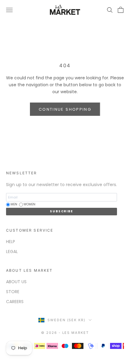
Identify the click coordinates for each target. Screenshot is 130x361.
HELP (10, 242)
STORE (12, 292)
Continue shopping (65, 109)
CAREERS (15, 302)
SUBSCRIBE (61, 211)
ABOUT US (16, 282)
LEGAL (12, 252)
